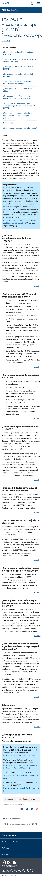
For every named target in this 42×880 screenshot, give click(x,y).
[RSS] (31, 870)
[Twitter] (7, 870)
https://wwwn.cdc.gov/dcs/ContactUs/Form (20, 755)
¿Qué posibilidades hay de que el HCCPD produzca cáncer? (17, 82)
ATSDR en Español (10, 10)
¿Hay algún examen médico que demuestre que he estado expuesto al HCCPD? (19, 105)
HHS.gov (5, 875)
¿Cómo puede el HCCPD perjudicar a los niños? (19, 89)
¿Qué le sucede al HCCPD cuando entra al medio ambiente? (19, 60)
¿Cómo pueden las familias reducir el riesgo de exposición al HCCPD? (18, 97)
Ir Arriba (37, 286)
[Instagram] (11, 870)
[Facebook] (3, 870)
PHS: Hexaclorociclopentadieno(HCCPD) (21, 824)
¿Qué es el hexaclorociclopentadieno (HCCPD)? (18, 53)
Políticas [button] (6, 848)
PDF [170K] (30, 799)
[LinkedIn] (15, 870)
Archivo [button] (5, 854)
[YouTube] (19, 870)
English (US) (6, 41)
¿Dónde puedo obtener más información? (20, 128)
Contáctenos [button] (8, 835)
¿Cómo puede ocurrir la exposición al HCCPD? (18, 68)
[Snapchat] (27, 870)
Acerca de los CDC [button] (10, 841)
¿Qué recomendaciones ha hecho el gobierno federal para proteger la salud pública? (19, 115)
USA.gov (13, 875)
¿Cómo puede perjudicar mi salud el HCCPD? (18, 75)
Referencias (8, 123)
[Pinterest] (23, 870)
